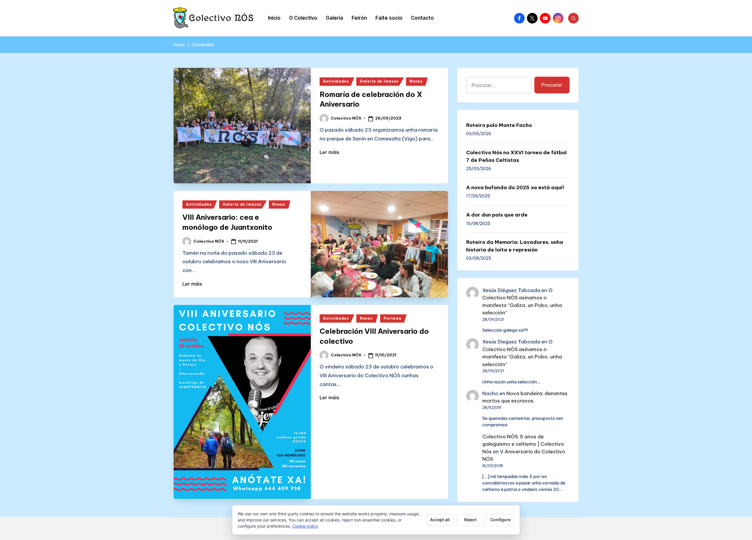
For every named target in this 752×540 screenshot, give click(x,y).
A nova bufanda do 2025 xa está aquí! (515, 187)
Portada (393, 318)
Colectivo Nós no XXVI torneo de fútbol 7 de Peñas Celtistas (516, 156)
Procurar (551, 85)
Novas (415, 81)
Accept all (440, 519)
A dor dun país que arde (497, 215)
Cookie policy (305, 526)
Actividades (336, 81)
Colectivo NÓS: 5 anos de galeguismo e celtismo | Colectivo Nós (523, 444)
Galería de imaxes (379, 81)
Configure (500, 519)
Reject (470, 519)
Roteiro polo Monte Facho (499, 125)
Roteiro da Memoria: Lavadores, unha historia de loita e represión (514, 246)
